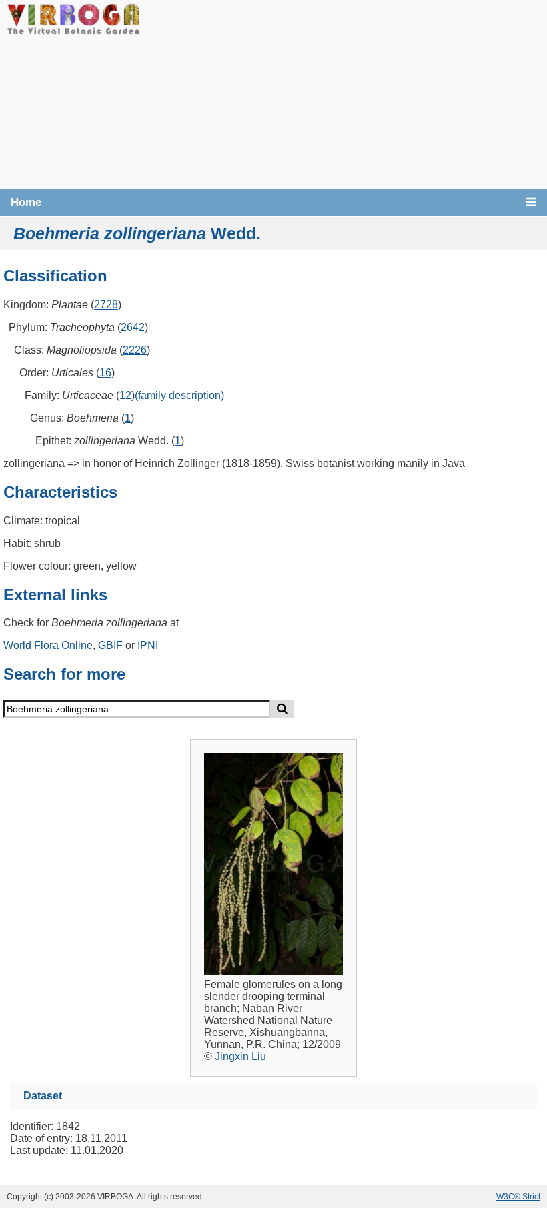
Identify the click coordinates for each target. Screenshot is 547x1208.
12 (125, 395)
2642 (133, 327)
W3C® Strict (518, 1196)
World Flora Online (48, 645)
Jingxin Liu (240, 1056)
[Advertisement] (343, 93)
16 (105, 372)
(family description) (179, 395)
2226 (135, 350)
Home (26, 202)
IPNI (147, 645)
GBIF (110, 645)
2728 (106, 304)
